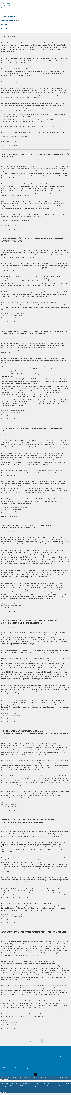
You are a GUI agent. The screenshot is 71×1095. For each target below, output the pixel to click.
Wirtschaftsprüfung (8, 16)
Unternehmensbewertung (10, 20)
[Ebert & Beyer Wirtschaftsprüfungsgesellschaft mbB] (11, 7)
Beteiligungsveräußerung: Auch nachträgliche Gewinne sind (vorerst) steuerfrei (34, 239)
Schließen (3, 1092)
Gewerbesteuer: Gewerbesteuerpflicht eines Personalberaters (34, 932)
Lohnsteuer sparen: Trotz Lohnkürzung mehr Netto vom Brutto (32, 429)
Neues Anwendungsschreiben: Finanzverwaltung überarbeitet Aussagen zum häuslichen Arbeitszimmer (35, 332)
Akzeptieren (4, 1079)
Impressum (5, 28)
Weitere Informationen (60, 1077)
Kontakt (4, 24)
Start (3, 12)
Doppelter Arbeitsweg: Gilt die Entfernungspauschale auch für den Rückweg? (35, 155)
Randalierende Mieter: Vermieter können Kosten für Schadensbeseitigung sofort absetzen (29, 621)
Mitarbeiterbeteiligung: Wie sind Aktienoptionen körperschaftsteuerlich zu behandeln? (27, 820)
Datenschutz (59, 1056)
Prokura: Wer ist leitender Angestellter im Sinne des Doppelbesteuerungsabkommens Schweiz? (29, 526)
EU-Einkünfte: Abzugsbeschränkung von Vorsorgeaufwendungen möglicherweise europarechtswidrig (34, 732)
